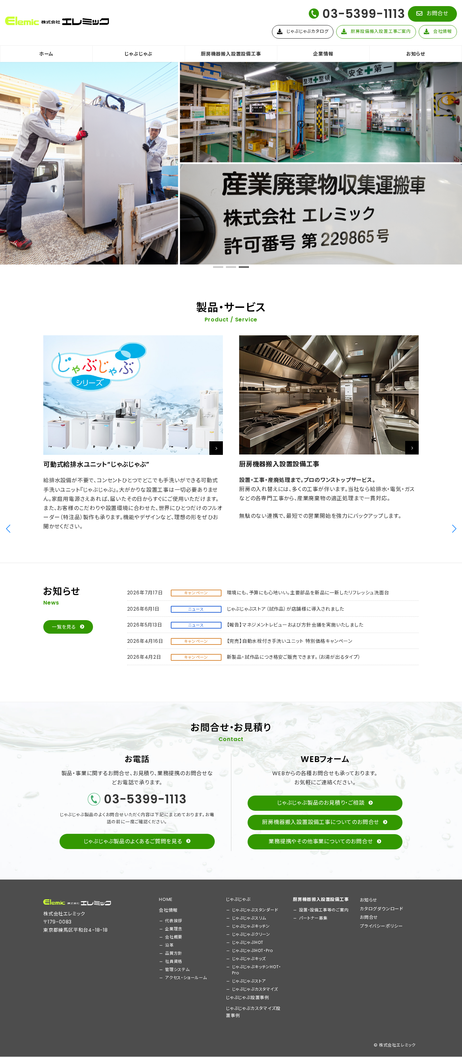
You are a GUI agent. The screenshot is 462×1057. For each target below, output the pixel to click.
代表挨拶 (173, 921)
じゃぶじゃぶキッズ (249, 958)
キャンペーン (196, 593)
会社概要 (173, 937)
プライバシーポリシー (381, 926)
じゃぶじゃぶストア (249, 981)
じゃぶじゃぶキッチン (251, 926)
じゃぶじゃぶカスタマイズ (255, 989)
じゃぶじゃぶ (238, 899)
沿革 (169, 945)
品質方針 (173, 953)
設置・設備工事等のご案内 (324, 910)
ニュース (196, 609)
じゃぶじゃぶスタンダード (255, 910)
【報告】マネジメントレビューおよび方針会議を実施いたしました (295, 624)
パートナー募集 (313, 918)
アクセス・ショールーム (186, 977)
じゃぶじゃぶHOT (247, 942)
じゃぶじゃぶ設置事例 (247, 997)
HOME (165, 899)
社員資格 (173, 961)
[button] (432, 14)
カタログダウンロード (381, 909)
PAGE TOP (445, 1019)
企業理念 (173, 929)
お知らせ (368, 900)
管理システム (177, 969)
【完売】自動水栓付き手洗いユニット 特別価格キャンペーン (289, 641)
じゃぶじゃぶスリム (249, 918)
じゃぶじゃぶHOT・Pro (252, 950)
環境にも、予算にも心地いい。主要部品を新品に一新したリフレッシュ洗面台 (308, 592)
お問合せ (369, 917)
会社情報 (168, 910)
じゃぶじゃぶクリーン (251, 934)
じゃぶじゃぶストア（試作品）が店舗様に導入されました (285, 609)
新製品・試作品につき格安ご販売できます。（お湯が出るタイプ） (294, 657)
